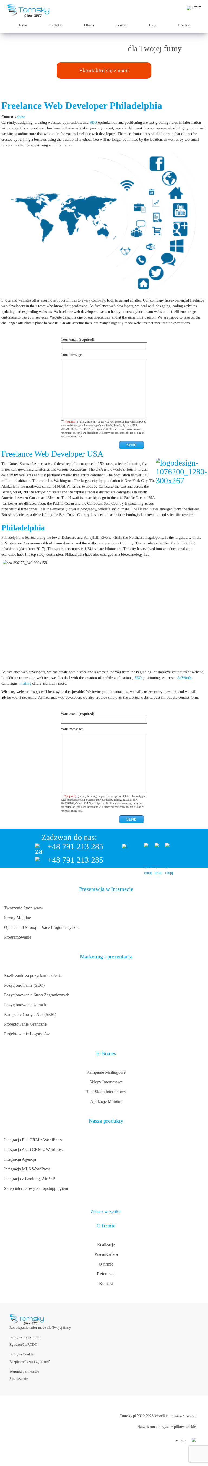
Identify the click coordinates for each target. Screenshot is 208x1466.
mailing (25, 683)
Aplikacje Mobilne (106, 1101)
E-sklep (121, 25)
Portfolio (55, 25)
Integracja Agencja (20, 1159)
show (21, 117)
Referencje (106, 1273)
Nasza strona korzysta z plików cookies (167, 1427)
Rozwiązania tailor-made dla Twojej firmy (40, 1328)
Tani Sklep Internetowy (106, 1091)
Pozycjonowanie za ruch (25, 1004)
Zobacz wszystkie (106, 1211)
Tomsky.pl (128, 1416)
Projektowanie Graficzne (25, 1024)
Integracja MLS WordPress (27, 1169)
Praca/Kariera (106, 1254)
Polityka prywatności (25, 1337)
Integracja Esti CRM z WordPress (33, 1139)
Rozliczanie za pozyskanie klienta (33, 975)
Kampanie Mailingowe (106, 1072)
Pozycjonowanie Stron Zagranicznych (36, 995)
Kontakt (184, 25)
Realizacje (106, 1244)
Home (22, 25)
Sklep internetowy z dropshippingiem (36, 1188)
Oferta (89, 25)
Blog (152, 25)
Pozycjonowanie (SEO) (24, 985)
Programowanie (17, 937)
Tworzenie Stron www (23, 908)
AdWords (184, 678)
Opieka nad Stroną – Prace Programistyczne (41, 927)
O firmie (106, 1264)
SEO (93, 123)
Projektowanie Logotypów (27, 1034)
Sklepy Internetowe (106, 1082)
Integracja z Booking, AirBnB (30, 1178)
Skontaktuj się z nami (104, 70)
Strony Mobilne (17, 917)
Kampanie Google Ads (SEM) (30, 1014)
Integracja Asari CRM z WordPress (34, 1149)
